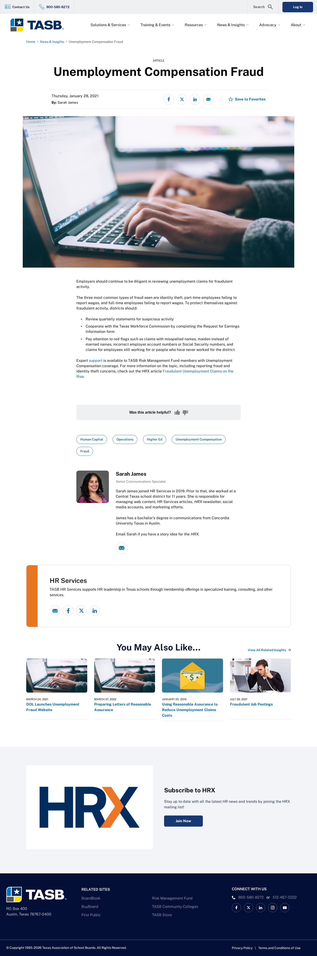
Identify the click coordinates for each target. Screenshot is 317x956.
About (296, 25)
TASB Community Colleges (175, 906)
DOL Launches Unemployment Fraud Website (52, 707)
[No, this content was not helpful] (185, 412)
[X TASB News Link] (248, 907)
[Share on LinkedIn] (195, 99)
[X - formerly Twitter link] (81, 610)
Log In (297, 7)
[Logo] (40, 25)
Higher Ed (154, 439)
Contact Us (20, 7)
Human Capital (91, 439)
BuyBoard (89, 906)
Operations (124, 439)
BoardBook (90, 898)
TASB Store (162, 915)
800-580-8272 (58, 7)
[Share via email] (208, 99)
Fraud (84, 451)
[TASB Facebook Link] (236, 907)
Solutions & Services (108, 25)
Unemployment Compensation (199, 439)
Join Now (183, 821)
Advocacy (267, 25)
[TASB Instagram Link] (272, 907)
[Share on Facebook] (168, 99)
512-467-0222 (285, 897)
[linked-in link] (94, 610)
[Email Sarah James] (121, 548)
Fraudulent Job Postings (251, 704)
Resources (194, 25)
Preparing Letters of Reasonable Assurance (122, 707)
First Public (91, 915)
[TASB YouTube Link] (284, 907)
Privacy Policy (242, 948)
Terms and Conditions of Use (279, 948)
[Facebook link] (68, 610)
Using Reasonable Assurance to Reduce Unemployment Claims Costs (190, 710)
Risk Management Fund (172, 898)
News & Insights (231, 25)
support (95, 360)
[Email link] (55, 610)
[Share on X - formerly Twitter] (182, 99)
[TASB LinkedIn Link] (260, 907)
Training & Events (155, 25)
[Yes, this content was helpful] (177, 412)
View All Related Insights (267, 650)
